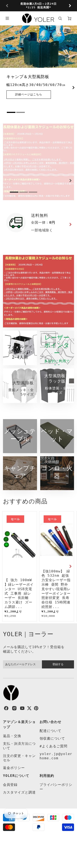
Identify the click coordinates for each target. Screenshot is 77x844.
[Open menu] (7, 18)
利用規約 (47, 776)
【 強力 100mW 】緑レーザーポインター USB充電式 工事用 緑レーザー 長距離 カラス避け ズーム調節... (19, 593)
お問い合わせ (50, 722)
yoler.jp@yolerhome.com (56, 756)
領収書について (52, 738)
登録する (58, 664)
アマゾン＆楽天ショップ (19, 724)
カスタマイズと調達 (19, 792)
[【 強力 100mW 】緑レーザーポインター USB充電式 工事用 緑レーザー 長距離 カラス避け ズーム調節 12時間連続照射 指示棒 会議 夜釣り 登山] (19, 544)
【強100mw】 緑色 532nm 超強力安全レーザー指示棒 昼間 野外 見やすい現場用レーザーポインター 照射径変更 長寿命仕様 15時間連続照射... (56, 589)
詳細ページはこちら (28, 94)
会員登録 (10, 785)
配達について (50, 731)
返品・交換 (12, 736)
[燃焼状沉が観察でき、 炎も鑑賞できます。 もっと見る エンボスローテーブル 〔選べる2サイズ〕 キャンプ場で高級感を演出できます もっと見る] (38, 162)
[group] (38, 5)
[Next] (69, 6)
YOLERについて (16, 776)
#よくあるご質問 (53, 746)
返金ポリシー (14, 768)
